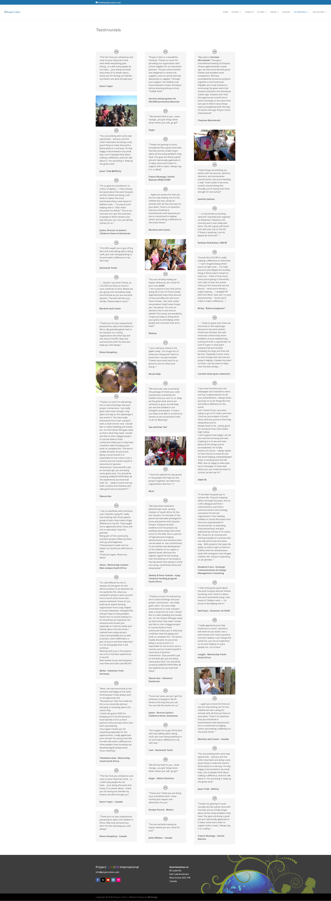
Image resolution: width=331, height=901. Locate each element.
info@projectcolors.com (107, 872)
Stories (261, 12)
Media (273, 12)
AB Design (152, 897)
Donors (286, 12)
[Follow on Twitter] (103, 880)
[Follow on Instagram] (113, 880)
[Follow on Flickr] (118, 880)
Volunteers (318, 12)
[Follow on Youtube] (108, 880)
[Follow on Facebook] (98, 880)
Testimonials (300, 12)
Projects (249, 12)
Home (225, 12)
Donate (235, 12)
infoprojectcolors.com (109, 2)
